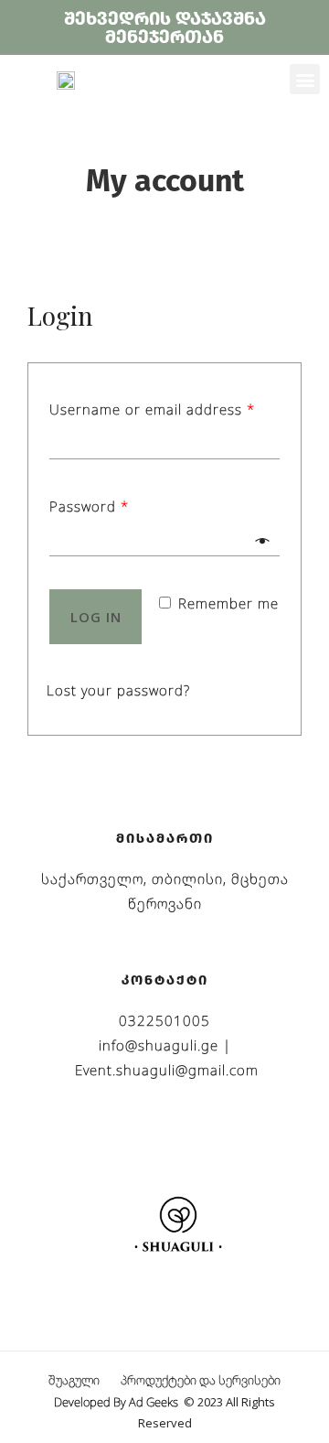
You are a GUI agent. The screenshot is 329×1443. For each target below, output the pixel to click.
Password (89, 506)
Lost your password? (118, 690)
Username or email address (152, 409)
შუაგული (74, 1380)
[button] (305, 79)
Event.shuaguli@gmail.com (167, 1070)
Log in (96, 617)
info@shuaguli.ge (158, 1045)
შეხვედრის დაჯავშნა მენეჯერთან (165, 27)
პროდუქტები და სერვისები (201, 1380)
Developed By (117, 1402)
